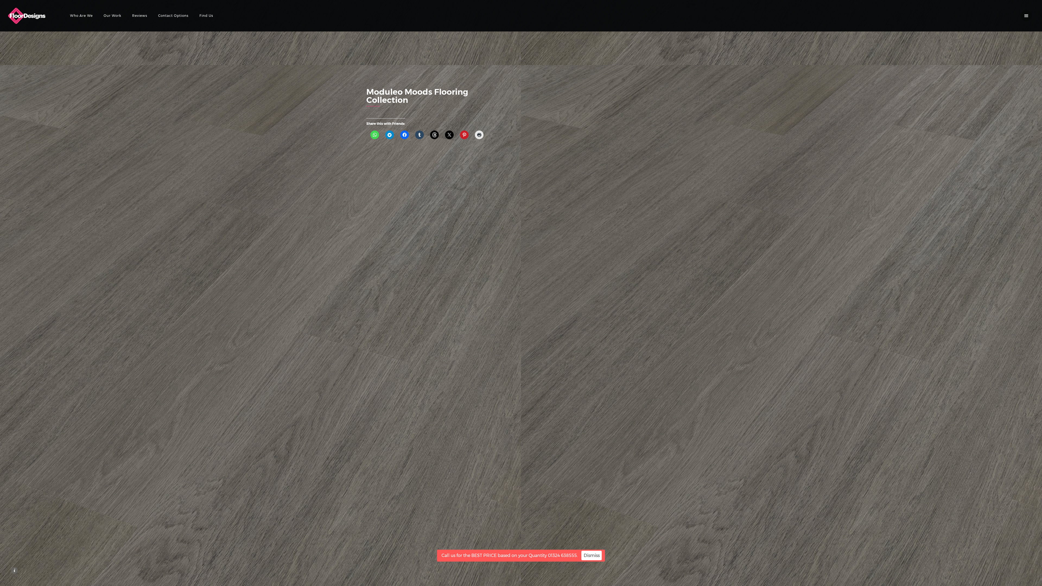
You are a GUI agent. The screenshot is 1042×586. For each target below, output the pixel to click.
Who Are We (81, 16)
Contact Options (173, 16)
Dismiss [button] (592, 555)
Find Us (206, 16)
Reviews (139, 16)
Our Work (112, 16)
